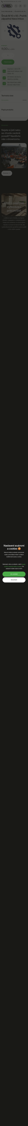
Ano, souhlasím (14, 574)
